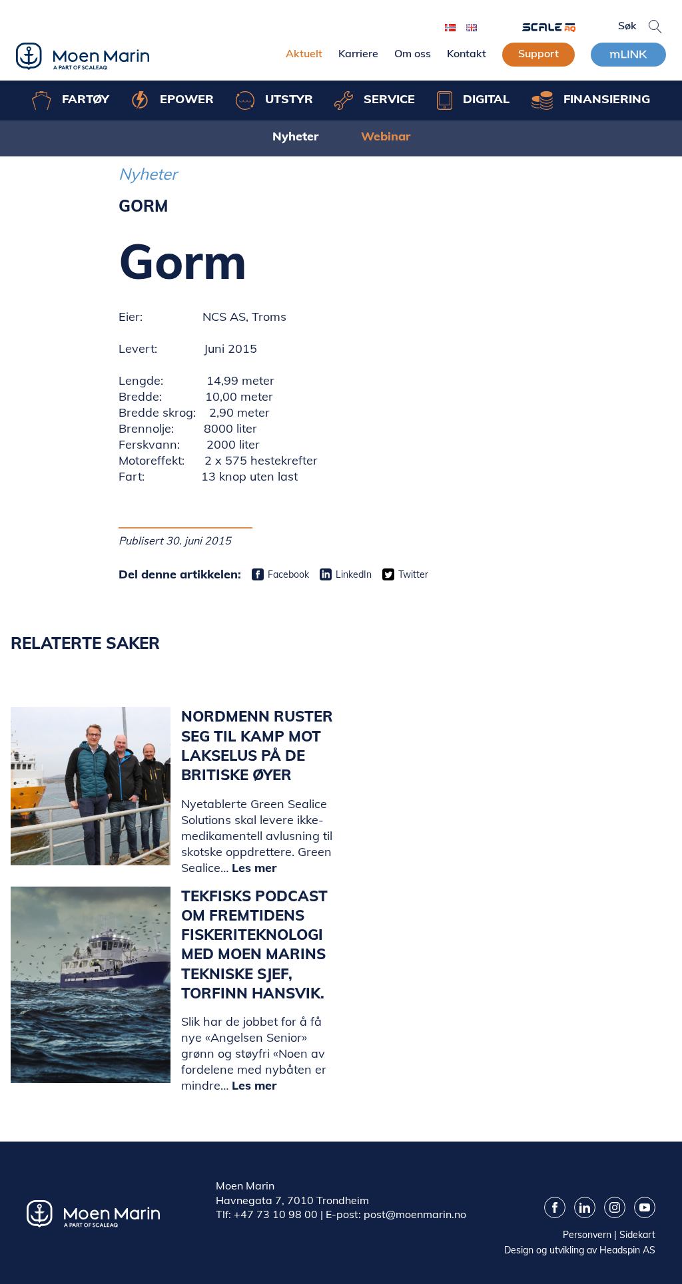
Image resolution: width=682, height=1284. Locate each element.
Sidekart (637, 1235)
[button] (655, 26)
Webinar (385, 136)
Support (538, 53)
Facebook (288, 574)
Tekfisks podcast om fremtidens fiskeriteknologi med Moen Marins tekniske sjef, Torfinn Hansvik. (254, 945)
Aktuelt (304, 53)
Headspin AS (627, 1250)
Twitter (413, 574)
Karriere (358, 53)
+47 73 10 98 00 (276, 1214)
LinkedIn (354, 574)
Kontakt (466, 53)
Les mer (254, 867)
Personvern (587, 1235)
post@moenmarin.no (415, 1214)
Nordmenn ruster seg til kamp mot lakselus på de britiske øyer (257, 745)
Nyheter (295, 136)
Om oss (412, 53)
